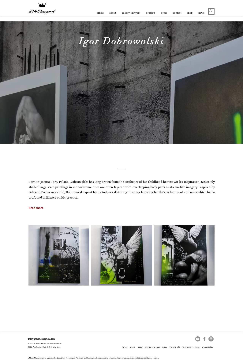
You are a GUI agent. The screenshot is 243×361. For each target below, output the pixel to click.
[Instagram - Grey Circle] (211, 338)
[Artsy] (211, 11)
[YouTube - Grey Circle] (197, 338)
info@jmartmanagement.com (41, 339)
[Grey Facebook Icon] (204, 338)
